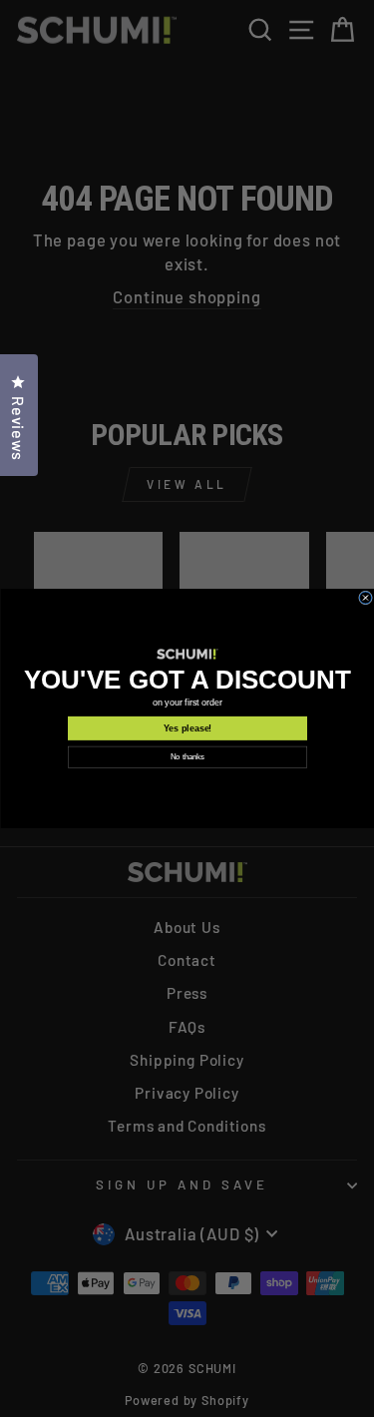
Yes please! (187, 728)
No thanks (187, 757)
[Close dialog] (365, 598)
